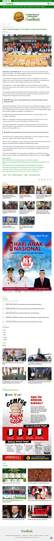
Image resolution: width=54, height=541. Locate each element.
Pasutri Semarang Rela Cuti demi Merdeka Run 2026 (39, 500)
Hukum (7, 27)
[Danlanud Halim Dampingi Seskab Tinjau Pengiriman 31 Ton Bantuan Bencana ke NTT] (40, 373)
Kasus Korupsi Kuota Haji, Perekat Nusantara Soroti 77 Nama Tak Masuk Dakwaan (20, 171)
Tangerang (11, 27)
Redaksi (31, 535)
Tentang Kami (25, 535)
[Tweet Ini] (42, 180)
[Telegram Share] (48, 180)
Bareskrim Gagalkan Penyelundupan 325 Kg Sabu (8, 227)
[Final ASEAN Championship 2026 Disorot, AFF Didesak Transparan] (14, 492)
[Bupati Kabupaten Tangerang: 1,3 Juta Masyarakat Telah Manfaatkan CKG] (27, 205)
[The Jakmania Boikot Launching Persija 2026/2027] (40, 475)
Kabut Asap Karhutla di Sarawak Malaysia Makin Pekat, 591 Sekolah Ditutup (22, 313)
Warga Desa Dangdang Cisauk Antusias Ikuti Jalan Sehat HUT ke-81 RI (9, 212)
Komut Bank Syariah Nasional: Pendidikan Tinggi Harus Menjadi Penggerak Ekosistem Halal (22, 165)
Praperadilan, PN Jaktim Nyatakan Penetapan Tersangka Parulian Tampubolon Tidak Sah (22, 169)
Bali (4, 330)
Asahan (5, 339)
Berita (3, 27)
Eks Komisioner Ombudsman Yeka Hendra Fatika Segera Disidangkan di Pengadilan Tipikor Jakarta (27, 317)
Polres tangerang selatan (34, 174)
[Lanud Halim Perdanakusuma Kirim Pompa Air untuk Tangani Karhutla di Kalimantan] (40, 355)
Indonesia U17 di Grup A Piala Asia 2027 (11, 483)
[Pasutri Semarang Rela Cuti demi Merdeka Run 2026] (40, 492)
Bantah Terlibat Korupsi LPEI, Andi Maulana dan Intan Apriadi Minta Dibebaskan (20, 160)
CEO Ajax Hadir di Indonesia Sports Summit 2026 (13, 519)
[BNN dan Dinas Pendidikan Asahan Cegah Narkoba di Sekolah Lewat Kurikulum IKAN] (44, 190)
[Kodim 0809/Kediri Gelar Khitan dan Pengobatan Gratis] (14, 355)
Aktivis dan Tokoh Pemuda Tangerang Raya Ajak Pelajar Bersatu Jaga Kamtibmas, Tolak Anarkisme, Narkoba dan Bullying (43, 212)
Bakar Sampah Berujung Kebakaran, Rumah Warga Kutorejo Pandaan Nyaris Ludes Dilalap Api (23, 167)
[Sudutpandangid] (9, 4)
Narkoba (26, 174)
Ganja (9, 174)
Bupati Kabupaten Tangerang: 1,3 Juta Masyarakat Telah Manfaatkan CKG (26, 212)
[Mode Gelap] (48, 4)
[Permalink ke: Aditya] (3, 32)
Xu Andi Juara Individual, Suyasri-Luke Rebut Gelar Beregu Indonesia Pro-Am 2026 (24, 321)
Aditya (6, 31)
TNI (4, 332)
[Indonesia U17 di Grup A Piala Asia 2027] (14, 475)
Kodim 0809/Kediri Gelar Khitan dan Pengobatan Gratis (13, 363)
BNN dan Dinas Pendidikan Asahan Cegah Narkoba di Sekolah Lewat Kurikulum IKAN (43, 196)
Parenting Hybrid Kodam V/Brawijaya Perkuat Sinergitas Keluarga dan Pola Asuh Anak (12, 382)
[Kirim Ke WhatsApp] (50, 180)
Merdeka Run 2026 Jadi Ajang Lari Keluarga (37, 519)
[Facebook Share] (39, 180)
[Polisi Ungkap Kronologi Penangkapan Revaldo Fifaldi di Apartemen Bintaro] (10, 190)
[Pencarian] (51, 4)
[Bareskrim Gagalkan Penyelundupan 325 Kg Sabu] (10, 220)
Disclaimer (46, 535)
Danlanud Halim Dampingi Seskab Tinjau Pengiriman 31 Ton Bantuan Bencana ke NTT (39, 382)
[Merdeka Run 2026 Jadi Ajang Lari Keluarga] (40, 511)
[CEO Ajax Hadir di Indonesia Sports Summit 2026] (14, 511)
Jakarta (5, 337)
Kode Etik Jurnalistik (38, 535)
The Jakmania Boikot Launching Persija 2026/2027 (39, 483)
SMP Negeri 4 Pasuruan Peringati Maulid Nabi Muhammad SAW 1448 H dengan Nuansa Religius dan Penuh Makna (25, 162)
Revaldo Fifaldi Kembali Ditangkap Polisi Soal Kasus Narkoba (25, 196)
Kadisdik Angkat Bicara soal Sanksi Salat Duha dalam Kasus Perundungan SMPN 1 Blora (25, 308)
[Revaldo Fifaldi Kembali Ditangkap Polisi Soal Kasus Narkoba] (27, 190)
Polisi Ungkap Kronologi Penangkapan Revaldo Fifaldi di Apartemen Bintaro (9, 196)
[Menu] (3, 4)
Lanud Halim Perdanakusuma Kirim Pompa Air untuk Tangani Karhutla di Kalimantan (40, 363)
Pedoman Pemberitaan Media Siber (13, 535)
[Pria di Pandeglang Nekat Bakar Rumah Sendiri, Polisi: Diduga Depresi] (27, 220)
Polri (5, 334)
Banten (4, 174)
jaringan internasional (17, 174)
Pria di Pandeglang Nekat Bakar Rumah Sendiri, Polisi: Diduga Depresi (26, 227)
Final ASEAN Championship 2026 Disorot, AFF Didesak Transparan (12, 501)
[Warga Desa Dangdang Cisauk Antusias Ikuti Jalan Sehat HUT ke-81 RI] (10, 205)
